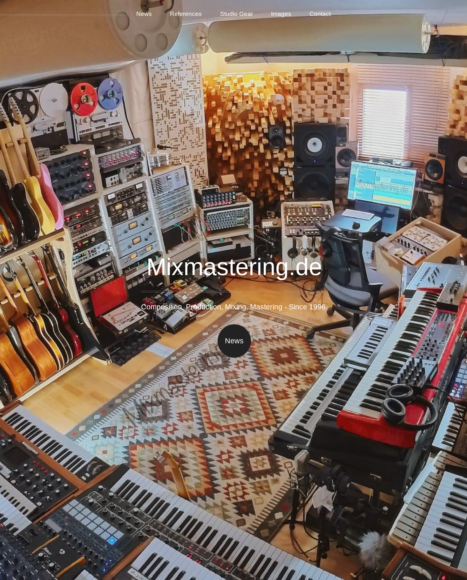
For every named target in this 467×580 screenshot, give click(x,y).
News (234, 341)
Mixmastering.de (234, 266)
